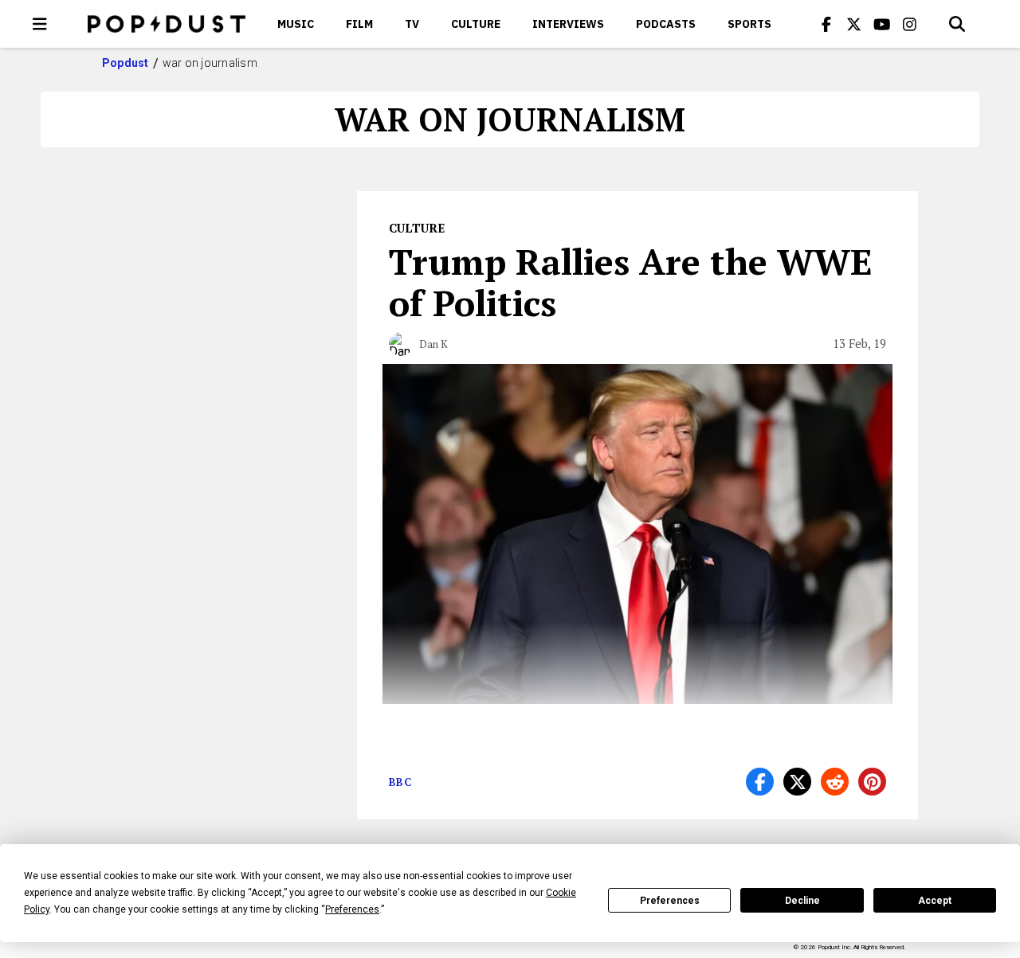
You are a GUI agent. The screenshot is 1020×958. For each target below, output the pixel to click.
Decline (802, 900)
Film (359, 24)
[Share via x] (797, 782)
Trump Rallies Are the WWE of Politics (631, 282)
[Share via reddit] (835, 782)
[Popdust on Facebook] (826, 24)
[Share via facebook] (760, 782)
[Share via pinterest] (872, 782)
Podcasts (666, 24)
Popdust (125, 63)
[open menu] (40, 24)
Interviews (568, 24)
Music (295, 24)
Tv (412, 24)
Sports (749, 24)
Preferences (670, 900)
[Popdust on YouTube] (882, 24)
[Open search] (957, 24)
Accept (934, 900)
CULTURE (475, 24)
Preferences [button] (352, 909)
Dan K (433, 344)
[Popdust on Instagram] (910, 24)
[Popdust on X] (854, 24)
